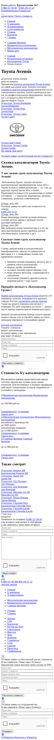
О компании (13, 24)
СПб (9, 621)
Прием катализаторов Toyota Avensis (20, 295)
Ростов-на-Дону (15, 626)
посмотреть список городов (32, 301)
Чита (9, 635)
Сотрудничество (15, 29)
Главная (11, 21)
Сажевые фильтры (16, 42)
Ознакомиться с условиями (15, 411)
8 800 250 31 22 (26, 8)
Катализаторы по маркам (20, 58)
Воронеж (11, 637)
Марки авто (13, 50)
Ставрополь (13, 640)
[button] (2, 14)
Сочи (10, 643)
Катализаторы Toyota (18, 61)
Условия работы (15, 26)
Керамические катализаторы (21, 45)
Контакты (12, 34)
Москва (11, 618)
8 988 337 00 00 (9, 8)
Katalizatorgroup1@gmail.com (15, 10)
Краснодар (12, 624)
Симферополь (14, 651)
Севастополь (13, 629)
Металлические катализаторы (22, 48)
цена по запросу (9, 81)
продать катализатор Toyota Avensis (32, 84)
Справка (11, 37)
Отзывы (11, 32)
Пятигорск (12, 648)
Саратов (11, 645)
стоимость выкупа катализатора (17, 89)
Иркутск (11, 632)
